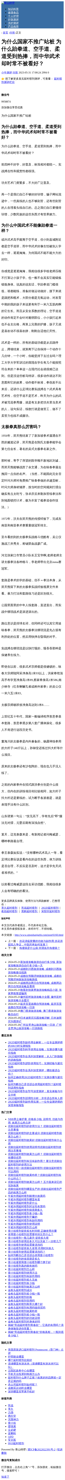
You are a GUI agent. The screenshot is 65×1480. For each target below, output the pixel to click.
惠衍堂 (12, 1416)
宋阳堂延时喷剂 (50, 911)
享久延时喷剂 (9, 907)
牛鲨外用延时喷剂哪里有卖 (24, 1199)
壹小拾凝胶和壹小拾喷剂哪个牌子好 (29, 1262)
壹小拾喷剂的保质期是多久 (24, 1258)
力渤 (10, 1412)
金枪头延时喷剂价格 (20, 1297)
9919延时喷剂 (16, 1443)
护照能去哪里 (16, 1356)
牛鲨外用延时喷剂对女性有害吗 (26, 1206)
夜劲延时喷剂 (9, 911)
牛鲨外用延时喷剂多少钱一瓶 (25, 1213)
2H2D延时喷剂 (50, 907)
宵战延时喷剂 (29, 907)
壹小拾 (12, 1423)
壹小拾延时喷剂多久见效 (22, 1279)
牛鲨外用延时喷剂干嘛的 (22, 1216)
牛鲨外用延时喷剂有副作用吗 (25, 1220)
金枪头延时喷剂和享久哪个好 (25, 1304)
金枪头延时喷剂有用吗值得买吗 (26, 1307)
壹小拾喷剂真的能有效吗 (22, 1265)
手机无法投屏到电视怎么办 (24, 1374)
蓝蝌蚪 (12, 1433)
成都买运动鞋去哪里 (20, 1388)
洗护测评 (13, 23)
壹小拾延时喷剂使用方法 (22, 1272)
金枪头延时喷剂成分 (20, 1290)
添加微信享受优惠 (12, 107)
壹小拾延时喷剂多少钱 (21, 1283)
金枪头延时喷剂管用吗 (21, 1300)
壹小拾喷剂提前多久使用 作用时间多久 (31, 1248)
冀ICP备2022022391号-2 (41, 1449)
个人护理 (13, 16)
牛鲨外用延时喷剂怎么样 (22, 1227)
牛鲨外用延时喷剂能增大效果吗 (26, 1196)
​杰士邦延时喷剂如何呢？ (22, 1384)
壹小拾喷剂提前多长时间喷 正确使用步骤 (32, 1230)
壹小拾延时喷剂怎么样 (21, 1269)
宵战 (10, 1405)
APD (11, 1436)
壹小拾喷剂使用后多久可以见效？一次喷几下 (34, 1241)
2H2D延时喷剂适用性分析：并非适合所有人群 (35, 1098)
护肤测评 (13, 19)
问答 (12, 32)
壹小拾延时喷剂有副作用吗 (24, 1276)
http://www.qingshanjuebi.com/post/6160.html (39, 934)
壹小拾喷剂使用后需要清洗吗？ (26, 1251)
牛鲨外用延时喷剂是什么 (22, 1203)
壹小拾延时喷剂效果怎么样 (24, 1286)
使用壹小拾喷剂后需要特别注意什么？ (30, 1234)
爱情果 (12, 1426)
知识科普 (13, 9)
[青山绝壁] (8, 2)
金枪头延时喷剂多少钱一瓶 (24, 1293)
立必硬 (12, 1429)
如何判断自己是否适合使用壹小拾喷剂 (30, 1255)
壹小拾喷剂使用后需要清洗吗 (25, 1244)
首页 (5, 32)
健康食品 (13, 12)
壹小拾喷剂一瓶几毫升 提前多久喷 (28, 1237)
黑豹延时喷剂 (29, 911)
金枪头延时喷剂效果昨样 (22, 1311)
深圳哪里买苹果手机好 (21, 1391)
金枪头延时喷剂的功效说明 (24, 1318)
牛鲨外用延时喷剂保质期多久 (25, 1209)
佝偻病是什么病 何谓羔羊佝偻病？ (39, 948)
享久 (10, 1409)
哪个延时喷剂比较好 (20, 1360)
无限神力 (13, 1419)
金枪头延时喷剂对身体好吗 (24, 1321)
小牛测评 (6, 72)
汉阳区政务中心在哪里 (21, 1370)
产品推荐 (13, 26)
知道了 (5, 1476)
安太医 (12, 1439)
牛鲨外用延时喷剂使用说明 (24, 1223)
